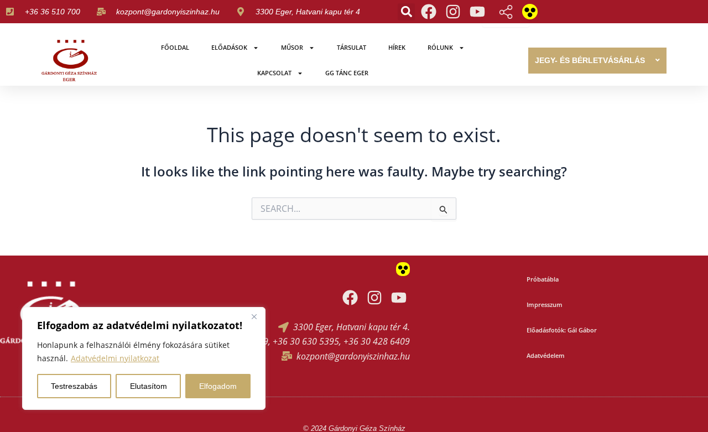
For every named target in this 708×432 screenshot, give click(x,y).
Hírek (396, 47)
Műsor (292, 47)
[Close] (254, 316)
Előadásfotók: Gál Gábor (562, 330)
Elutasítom (148, 386)
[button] (406, 11)
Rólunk (440, 47)
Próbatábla (543, 279)
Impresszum (545, 304)
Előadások (229, 47)
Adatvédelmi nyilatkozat (115, 358)
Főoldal (175, 47)
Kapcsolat (274, 73)
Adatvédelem (546, 355)
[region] (144, 358)
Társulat (351, 47)
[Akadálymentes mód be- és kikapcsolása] (530, 11)
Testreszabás (74, 386)
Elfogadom (218, 386)
